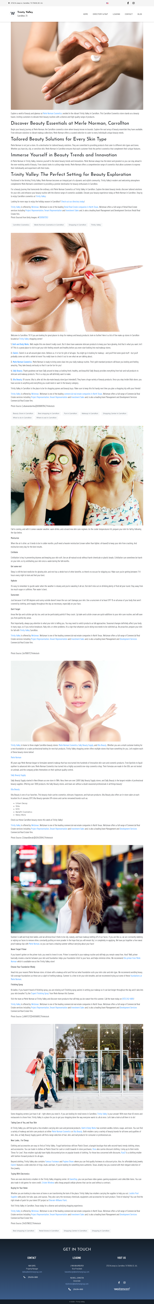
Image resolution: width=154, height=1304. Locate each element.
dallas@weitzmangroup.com (32, 1271)
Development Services (128, 639)
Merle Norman (16, 757)
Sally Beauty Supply (85, 745)
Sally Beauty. (18, 370)
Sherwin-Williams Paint (58, 1200)
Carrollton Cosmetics (21, 225)
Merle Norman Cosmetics (52, 113)
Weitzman (35, 206)
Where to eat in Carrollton (46, 418)
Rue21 (123, 1152)
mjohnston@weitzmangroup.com (76, 1284)
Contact (129, 14)
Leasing (116, 14)
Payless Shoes (68, 1161)
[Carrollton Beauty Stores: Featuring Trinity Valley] (77, 701)
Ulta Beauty (102, 745)
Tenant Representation (53, 210)
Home (85, 14)
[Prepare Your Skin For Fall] (77, 475)
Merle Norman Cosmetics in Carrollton (49, 225)
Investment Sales (72, 210)
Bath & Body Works (88, 1128)
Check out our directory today (72, 201)
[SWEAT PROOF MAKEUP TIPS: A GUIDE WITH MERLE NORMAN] (77, 889)
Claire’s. (16, 352)
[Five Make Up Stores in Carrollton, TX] (77, 282)
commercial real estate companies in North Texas (83, 393)
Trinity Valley (25, 12)
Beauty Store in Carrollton (23, 413)
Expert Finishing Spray (40, 993)
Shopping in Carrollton (77, 225)
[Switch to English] (107, 3)
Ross (94, 1149)
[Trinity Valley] (13, 13)
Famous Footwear (52, 1161)
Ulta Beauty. (17, 379)
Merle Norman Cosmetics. (22, 361)
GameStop (73, 1179)
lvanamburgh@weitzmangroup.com (77, 1271)
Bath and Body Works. (20, 344)
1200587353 (43, 217)
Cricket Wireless (48, 1182)
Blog (140, 14)
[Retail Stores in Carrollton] (77, 1067)
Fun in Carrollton (70, 413)
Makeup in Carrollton (90, 413)
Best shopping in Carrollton (48, 413)
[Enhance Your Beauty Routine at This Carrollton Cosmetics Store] (77, 65)
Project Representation (34, 210)
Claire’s (13, 1164)
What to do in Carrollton (22, 418)
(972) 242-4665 (128, 998)
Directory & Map (100, 14)
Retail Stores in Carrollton (49, 1231)
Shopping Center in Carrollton (114, 413)
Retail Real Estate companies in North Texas (81, 206)
